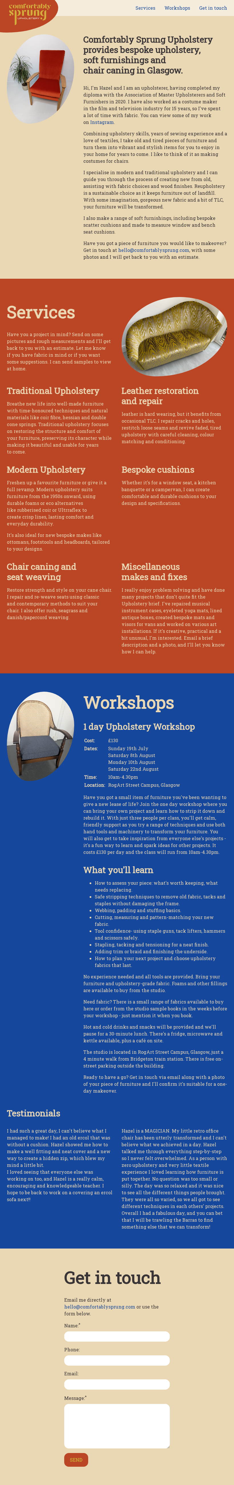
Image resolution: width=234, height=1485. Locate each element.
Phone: (72, 1349)
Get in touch (213, 8)
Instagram (102, 122)
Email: (71, 1373)
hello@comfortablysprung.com (153, 250)
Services (145, 8)
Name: (72, 1325)
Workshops (177, 8)
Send (76, 1460)
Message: (75, 1397)
